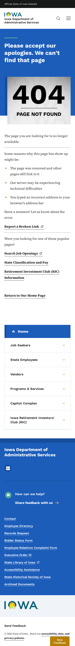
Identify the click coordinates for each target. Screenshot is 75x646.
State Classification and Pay (26, 262)
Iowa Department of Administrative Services (21, 20)
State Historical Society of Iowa (27, 577)
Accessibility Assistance (22, 569)
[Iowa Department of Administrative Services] (13, 14)
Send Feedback (15, 625)
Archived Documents (19, 584)
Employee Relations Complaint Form (30, 547)
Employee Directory (18, 526)
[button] (60, 641)
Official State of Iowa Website (20, 4)
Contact (10, 518)
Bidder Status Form (18, 540)
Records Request (16, 533)
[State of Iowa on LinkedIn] (8, 471)
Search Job (21, 253)
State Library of (19, 562)
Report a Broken (21, 226)
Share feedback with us (34, 503)
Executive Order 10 (17, 555)
